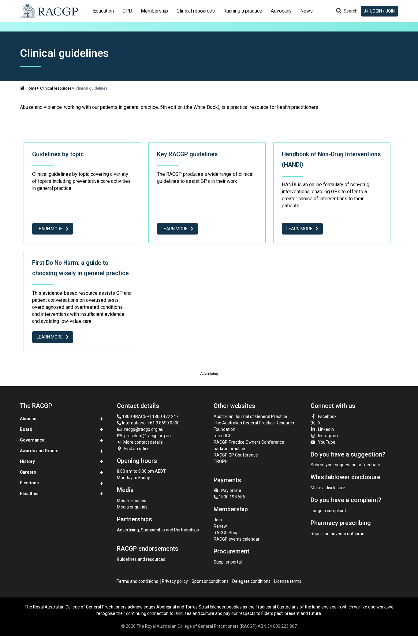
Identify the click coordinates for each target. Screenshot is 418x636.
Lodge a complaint (328, 510)
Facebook (327, 416)
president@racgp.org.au (147, 435)
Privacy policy (175, 581)
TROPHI (221, 461)
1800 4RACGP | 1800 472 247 (149, 416)
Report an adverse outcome (337, 533)
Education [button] (103, 11)
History (27, 461)
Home (31, 88)
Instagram (328, 435)
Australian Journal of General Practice (250, 416)
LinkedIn (326, 429)
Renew (220, 526)
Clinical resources (56, 88)
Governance (32, 440)
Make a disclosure (328, 487)
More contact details (143, 442)
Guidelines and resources (141, 559)
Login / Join (382, 11)
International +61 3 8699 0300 (150, 422)
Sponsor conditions (210, 581)
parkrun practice (229, 448)
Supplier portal (228, 562)
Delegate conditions (251, 581)
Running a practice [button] (242, 11)
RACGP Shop (226, 532)
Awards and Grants (39, 450)
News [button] (306, 11)
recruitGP (223, 435)
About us (29, 418)
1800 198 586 (231, 496)
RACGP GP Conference (236, 455)
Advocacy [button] (281, 11)
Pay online (231, 490)
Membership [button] (154, 11)
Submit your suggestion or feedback (346, 464)
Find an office (137, 448)
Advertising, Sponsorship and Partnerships (158, 529)
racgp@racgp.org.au (143, 429)
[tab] (103, 11)
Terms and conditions (137, 581)
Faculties (29, 493)
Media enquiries (132, 507)
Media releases (131, 500)
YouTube (326, 442)
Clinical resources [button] (196, 11)
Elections (29, 482)
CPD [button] (127, 11)
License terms (287, 581)
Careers (28, 472)
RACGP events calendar (236, 539)
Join (218, 519)
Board (26, 429)
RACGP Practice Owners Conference (249, 442)
